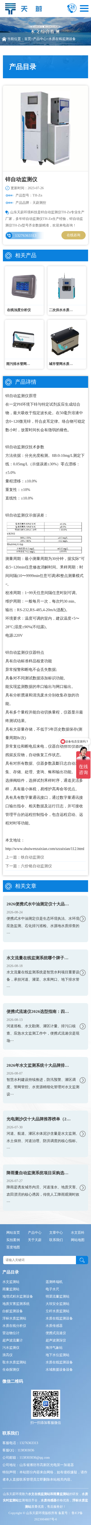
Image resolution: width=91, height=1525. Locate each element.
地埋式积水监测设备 (17, 1296)
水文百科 (77, 1232)
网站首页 (13, 1232)
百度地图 (13, 1247)
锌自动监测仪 (17, 396)
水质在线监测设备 (62, 39)
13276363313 (25, 235)
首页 (27, 39)
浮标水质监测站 (14, 1318)
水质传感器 (54, 1326)
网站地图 (77, 1240)
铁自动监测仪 (32, 857)
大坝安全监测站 (57, 1304)
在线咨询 (73, 235)
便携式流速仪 (56, 1333)
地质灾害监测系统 (16, 1304)
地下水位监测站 (57, 1355)
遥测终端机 (54, 1282)
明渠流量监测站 (57, 1296)
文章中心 (56, 1232)
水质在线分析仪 (14, 1326)
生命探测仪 (10, 1369)
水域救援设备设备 (59, 1369)
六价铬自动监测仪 (36, 866)
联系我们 (56, 1240)
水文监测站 (10, 1282)
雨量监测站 (10, 1289)
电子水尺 (52, 1289)
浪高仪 (7, 1355)
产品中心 (40, 39)
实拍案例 (13, 1240)
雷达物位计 (10, 1333)
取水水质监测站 (14, 1362)
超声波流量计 (12, 1340)
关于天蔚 (34, 1240)
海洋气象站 (54, 1347)
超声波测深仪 (56, 1340)
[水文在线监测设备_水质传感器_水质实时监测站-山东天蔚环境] (25, 7)
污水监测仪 (10, 1347)
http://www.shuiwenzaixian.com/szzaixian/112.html (44, 849)
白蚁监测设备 (12, 1311)
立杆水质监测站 (57, 1311)
